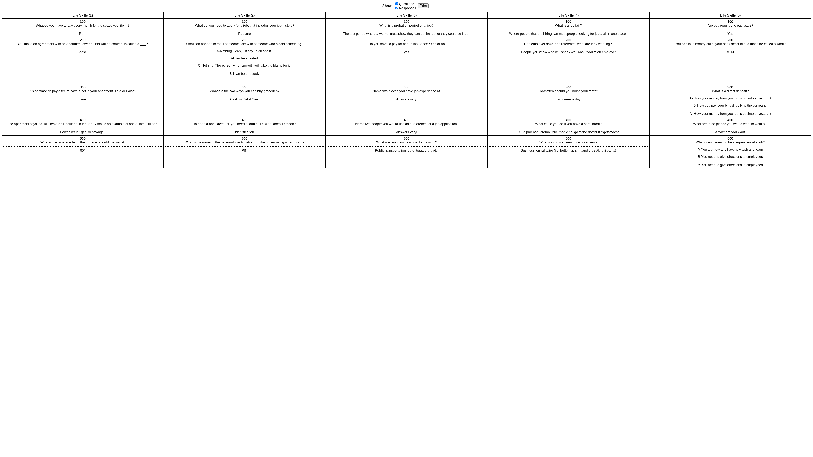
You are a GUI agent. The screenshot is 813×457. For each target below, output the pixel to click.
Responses (407, 8)
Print (423, 6)
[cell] (83, 28)
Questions (406, 4)
